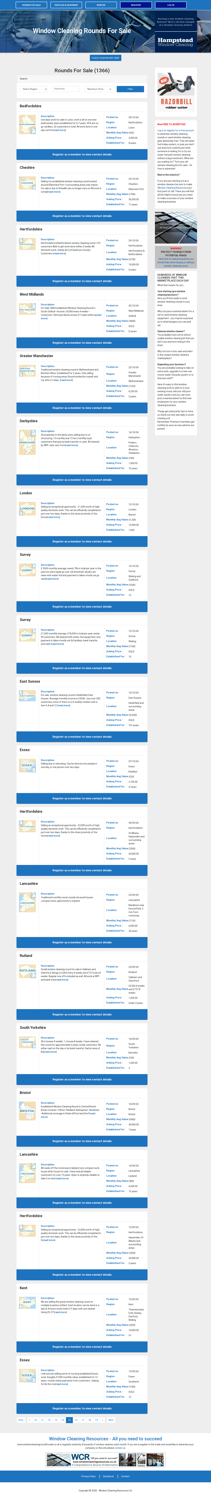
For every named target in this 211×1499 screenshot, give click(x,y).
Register (136, 5)
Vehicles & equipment (66, 5)
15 (69, 1420)
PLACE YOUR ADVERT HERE (105, 58)
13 (56, 1420)
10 (35, 1420)
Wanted (101, 5)
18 (89, 1420)
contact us (120, 1448)
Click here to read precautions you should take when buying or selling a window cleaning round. (176, 262)
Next (111, 1420)
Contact (125, 1476)
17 (83, 1420)
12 (49, 1420)
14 (62, 1420)
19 (96, 1420)
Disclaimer (108, 1476)
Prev (21, 1420)
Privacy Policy (88, 1476)
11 (42, 1420)
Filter (130, 89)
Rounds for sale (31, 5)
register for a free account (180, 130)
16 (76, 1420)
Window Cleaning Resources (172, 187)
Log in (170, 5)
